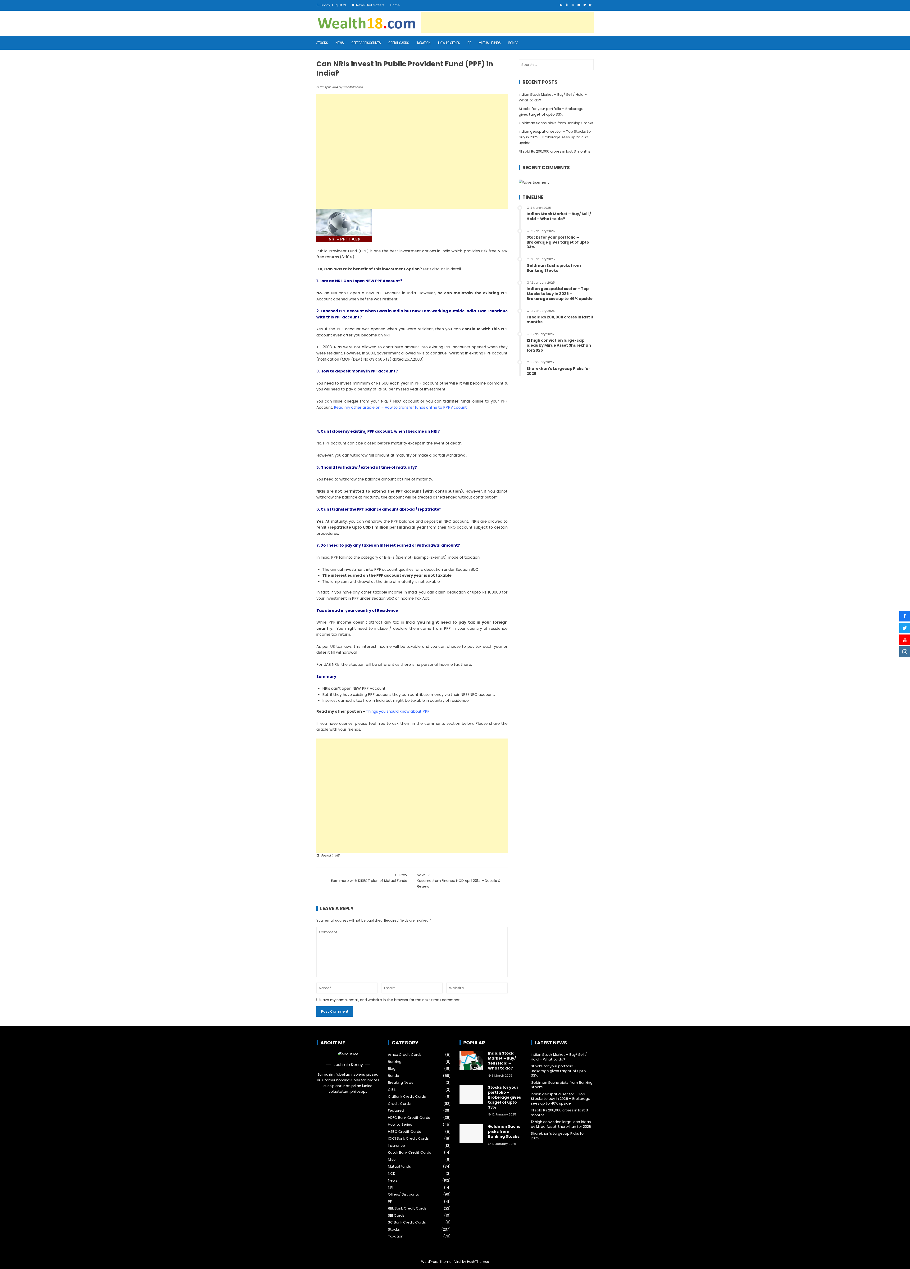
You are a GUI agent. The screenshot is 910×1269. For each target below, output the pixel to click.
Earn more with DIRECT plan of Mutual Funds (369, 877)
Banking (394, 1061)
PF (469, 43)
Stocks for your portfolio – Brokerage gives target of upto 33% (558, 242)
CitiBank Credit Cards (407, 1096)
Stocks (322, 43)
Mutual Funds (490, 43)
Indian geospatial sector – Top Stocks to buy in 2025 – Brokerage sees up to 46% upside (555, 137)
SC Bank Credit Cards (407, 1222)
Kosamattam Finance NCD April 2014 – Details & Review (458, 880)
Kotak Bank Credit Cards (409, 1152)
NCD (392, 1173)
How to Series (449, 43)
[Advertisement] (507, 22)
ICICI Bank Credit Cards (408, 1138)
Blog (392, 1068)
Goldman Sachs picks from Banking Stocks (556, 122)
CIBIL (392, 1089)
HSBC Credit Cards (404, 1131)
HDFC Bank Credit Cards (409, 1117)
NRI (337, 855)
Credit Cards (398, 43)
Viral (457, 1261)
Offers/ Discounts (366, 43)
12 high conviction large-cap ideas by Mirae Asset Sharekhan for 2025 (559, 345)
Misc (392, 1159)
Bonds (513, 43)
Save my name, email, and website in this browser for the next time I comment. (390, 999)
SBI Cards (396, 1215)
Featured (396, 1110)
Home (395, 5)
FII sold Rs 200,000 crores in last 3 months (555, 151)
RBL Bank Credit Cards (407, 1208)
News (340, 43)
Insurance (396, 1145)
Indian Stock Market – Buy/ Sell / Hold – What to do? (559, 216)
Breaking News (400, 1082)
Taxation (424, 43)
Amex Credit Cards (405, 1054)
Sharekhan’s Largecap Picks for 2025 (558, 371)
